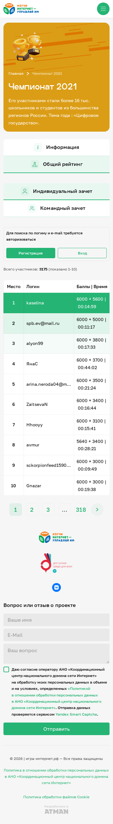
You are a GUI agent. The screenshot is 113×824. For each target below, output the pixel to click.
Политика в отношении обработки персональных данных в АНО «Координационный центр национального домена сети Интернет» (56, 776)
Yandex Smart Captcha (76, 714)
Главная (16, 73)
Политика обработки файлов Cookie (56, 796)
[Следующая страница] (97, 509)
